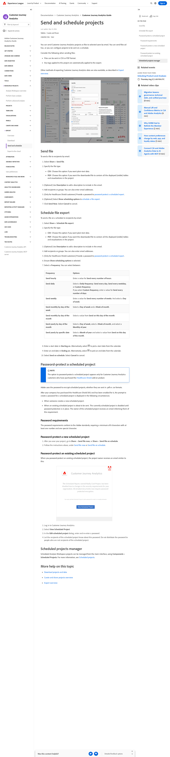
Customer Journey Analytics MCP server (15, 253)
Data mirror (8, 66)
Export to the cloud (14, 151)
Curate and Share (53, 33)
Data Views (8, 76)
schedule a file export (91, 199)
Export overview (50, 583)
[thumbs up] (91, 754)
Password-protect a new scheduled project (153, 47)
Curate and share (12, 125)
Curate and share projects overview (58, 577)
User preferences (12, 172)
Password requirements (149, 41)
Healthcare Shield (84, 378)
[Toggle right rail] (139, 9)
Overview (10, 135)
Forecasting (10, 167)
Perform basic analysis (13, 96)
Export (8, 130)
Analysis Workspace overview (16, 91)
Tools (6, 81)
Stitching (7, 212)
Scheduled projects (86, 557)
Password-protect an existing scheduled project (150, 54)
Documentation (47, 15)
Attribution (10, 157)
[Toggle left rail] (31, 9)
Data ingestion (9, 61)
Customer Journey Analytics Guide (96, 15)
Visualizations (11, 116)
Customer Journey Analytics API (15, 247)
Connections (9, 71)
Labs (6, 232)
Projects (9, 106)
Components (8, 197)
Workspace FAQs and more (15, 177)
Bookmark (145, 16)
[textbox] (17, 24)
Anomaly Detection (13, 162)
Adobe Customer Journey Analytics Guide (14, 39)
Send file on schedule (96, 445)
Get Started (8, 51)
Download (11, 140)
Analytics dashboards (12, 187)
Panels (8, 121)
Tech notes (8, 242)
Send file (142, 26)
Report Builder (9, 202)
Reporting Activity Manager (14, 207)
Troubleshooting (10, 237)
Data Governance (10, 222)
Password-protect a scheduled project (152, 36)
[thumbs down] (96, 754)
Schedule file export (146, 31)
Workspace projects (11, 86)
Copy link (155, 16)
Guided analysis (9, 192)
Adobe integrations (11, 217)
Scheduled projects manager (149, 61)
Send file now (79, 445)
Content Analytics (11, 182)
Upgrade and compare (12, 56)
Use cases (7, 227)
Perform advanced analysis (15, 101)
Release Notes (9, 46)
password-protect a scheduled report (109, 194)
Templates (9, 111)
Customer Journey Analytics (68, 15)
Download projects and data (55, 572)
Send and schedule (15, 146)
